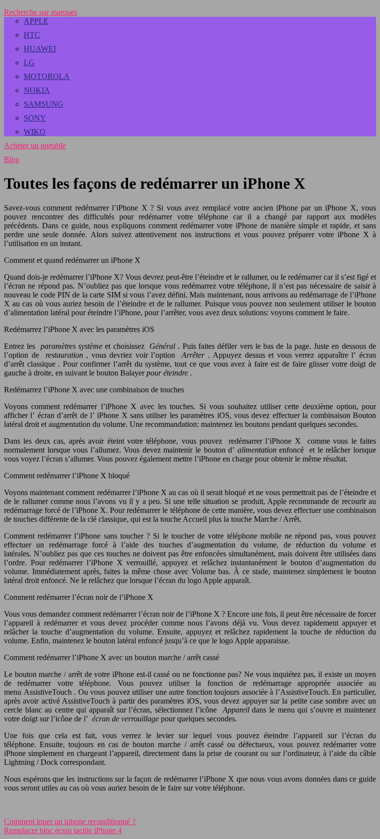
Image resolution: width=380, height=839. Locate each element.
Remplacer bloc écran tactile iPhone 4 (63, 830)
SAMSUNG (43, 104)
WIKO (35, 131)
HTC (32, 35)
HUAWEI (40, 48)
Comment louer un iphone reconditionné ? (70, 821)
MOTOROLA (47, 76)
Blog (11, 159)
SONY (35, 118)
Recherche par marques (40, 12)
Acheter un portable (35, 145)
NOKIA (37, 90)
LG (29, 62)
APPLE (36, 21)
